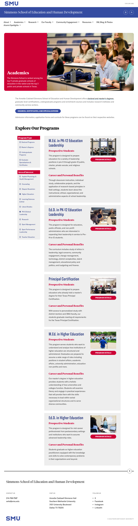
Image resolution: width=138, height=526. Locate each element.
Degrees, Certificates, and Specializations (38, 111)
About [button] (6, 22)
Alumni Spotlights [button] (11, 25)
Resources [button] (87, 22)
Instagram (99, 504)
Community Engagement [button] (67, 22)
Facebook (99, 501)
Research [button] (32, 22)
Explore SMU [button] (129, 3)
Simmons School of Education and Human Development (43, 12)
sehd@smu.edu (12, 501)
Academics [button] (19, 22)
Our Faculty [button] (46, 22)
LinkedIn (98, 507)
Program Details (103, 159)
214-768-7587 (11, 498)
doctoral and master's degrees (100, 98)
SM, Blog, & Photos (104, 22)
